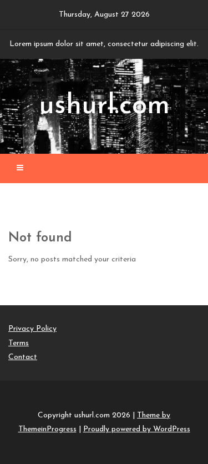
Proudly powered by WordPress (136, 429)
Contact (22, 357)
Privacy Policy (32, 329)
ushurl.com (104, 106)
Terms (18, 343)
